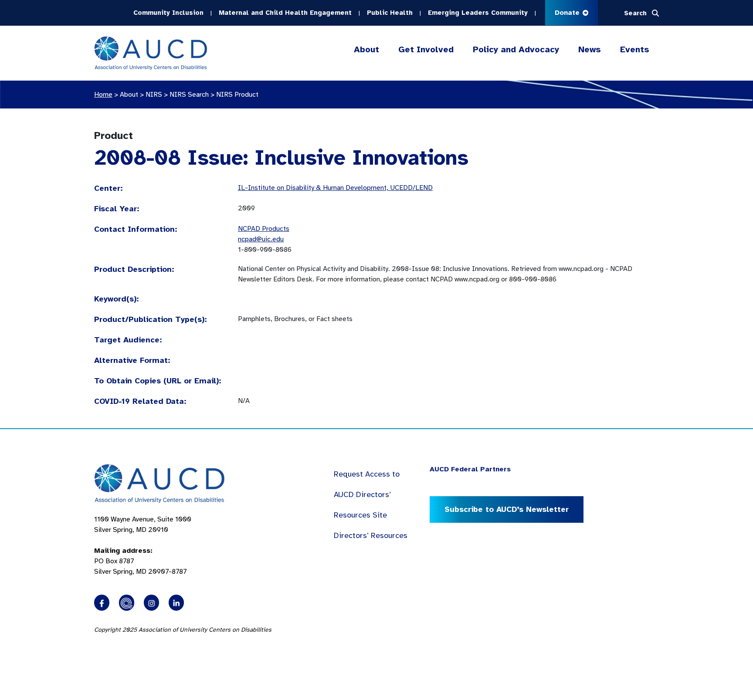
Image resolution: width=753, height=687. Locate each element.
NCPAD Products (263, 228)
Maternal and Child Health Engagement (285, 13)
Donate (568, 12)
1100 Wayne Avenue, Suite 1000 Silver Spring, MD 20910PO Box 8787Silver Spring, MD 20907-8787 (142, 545)
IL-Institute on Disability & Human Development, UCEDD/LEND (335, 187)
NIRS (154, 94)
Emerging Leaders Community (478, 13)
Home (103, 94)
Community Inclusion (168, 13)
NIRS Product (237, 94)
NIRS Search (189, 94)
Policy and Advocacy (516, 49)
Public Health (390, 13)
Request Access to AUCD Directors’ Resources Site (367, 494)
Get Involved (426, 49)
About (366, 49)
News (589, 49)
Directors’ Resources (370, 535)
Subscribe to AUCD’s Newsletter (506, 509)
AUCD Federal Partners (470, 469)
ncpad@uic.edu (261, 239)
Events (634, 49)
